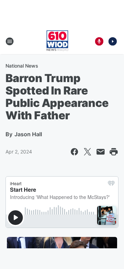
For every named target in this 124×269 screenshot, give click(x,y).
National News (22, 66)
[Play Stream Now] (112, 41)
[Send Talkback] (99, 41)
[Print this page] (113, 152)
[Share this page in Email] (100, 152)
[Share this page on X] (87, 152)
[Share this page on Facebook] (74, 152)
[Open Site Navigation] (10, 41)
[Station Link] (57, 41)
